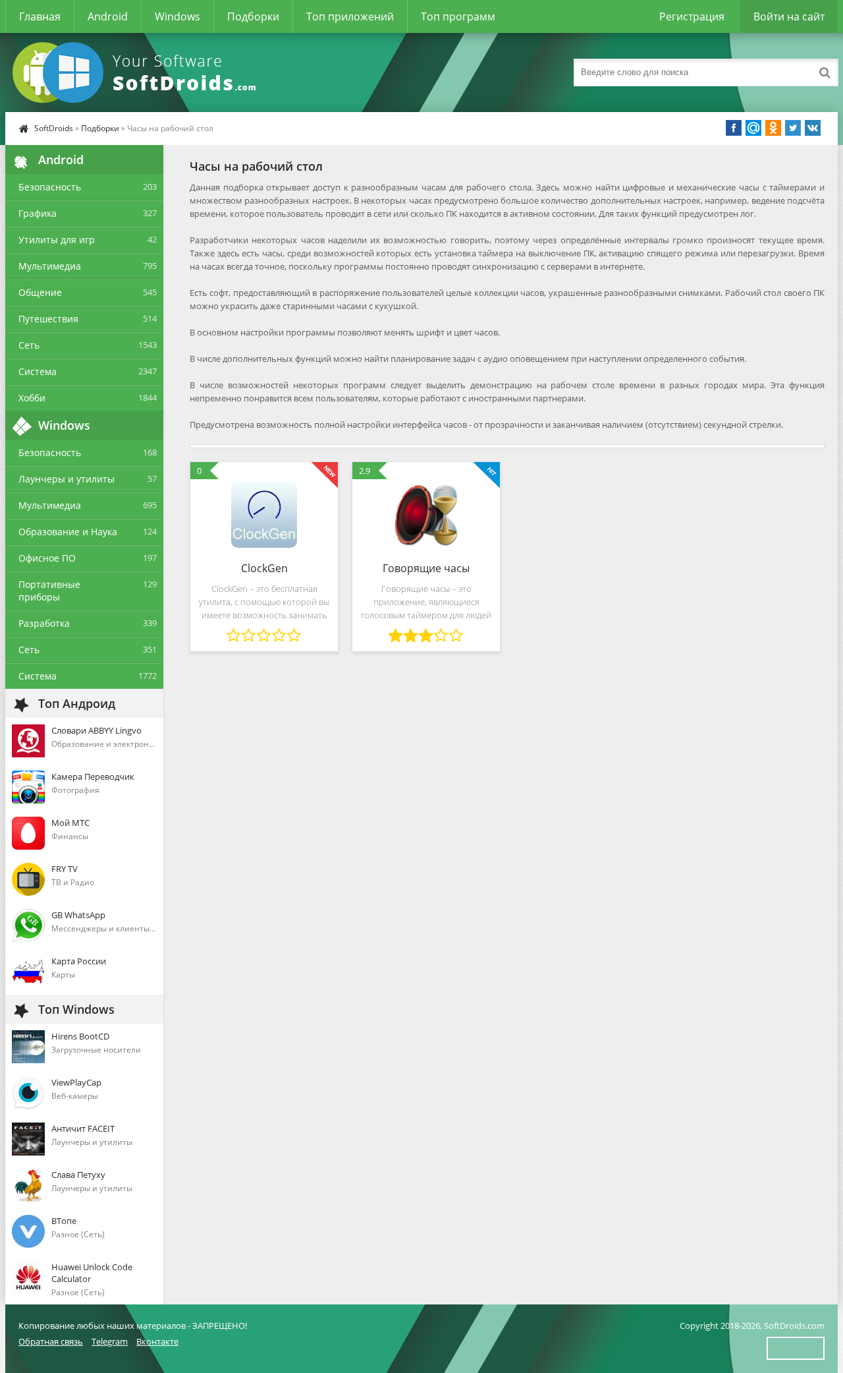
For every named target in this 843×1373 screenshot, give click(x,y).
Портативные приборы (49, 590)
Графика (37, 213)
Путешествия (48, 318)
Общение (40, 292)
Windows (177, 16)
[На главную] (137, 72)
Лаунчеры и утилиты (66, 479)
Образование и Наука (67, 531)
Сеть (29, 345)
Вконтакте (157, 1341)
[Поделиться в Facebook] (734, 128)
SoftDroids (53, 128)
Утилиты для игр (56, 239)
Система (37, 371)
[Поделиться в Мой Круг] (753, 128)
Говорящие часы (426, 568)
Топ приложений (350, 16)
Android (108, 16)
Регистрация (691, 16)
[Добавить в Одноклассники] (773, 128)
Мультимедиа (49, 266)
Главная (40, 16)
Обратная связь (50, 1341)
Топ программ (458, 16)
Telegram (110, 1341)
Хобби (31, 398)
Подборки (253, 16)
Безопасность (49, 187)
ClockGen (264, 568)
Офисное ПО (47, 558)
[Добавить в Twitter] (793, 128)
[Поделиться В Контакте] (813, 128)
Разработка (44, 623)
